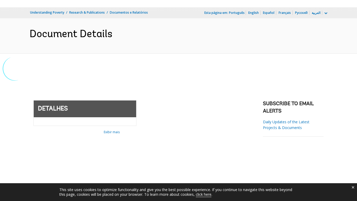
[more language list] (325, 13)
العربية (316, 12)
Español (268, 12)
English (253, 12)
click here (203, 194)
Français (285, 12)
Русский (301, 12)
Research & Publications (87, 12)
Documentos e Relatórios (129, 12)
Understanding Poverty (47, 12)
